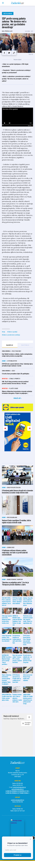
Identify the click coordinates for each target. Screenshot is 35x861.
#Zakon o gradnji (12, 332)
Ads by (29, 125)
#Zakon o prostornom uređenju (11, 335)
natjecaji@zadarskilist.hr (17, 789)
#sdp (3, 332)
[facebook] (4, 52)
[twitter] (9, 52)
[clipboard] (14, 52)
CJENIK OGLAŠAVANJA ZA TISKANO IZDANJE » (17, 793)
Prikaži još (17, 398)
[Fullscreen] (30, 123)
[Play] (4, 123)
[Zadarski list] (17, 3)
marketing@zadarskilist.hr (19, 787)
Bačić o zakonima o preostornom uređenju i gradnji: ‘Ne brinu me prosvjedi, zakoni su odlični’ (16, 78)
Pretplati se (17, 855)
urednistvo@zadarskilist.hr (17, 800)
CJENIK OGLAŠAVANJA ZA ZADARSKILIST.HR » (17, 791)
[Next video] (9, 123)
